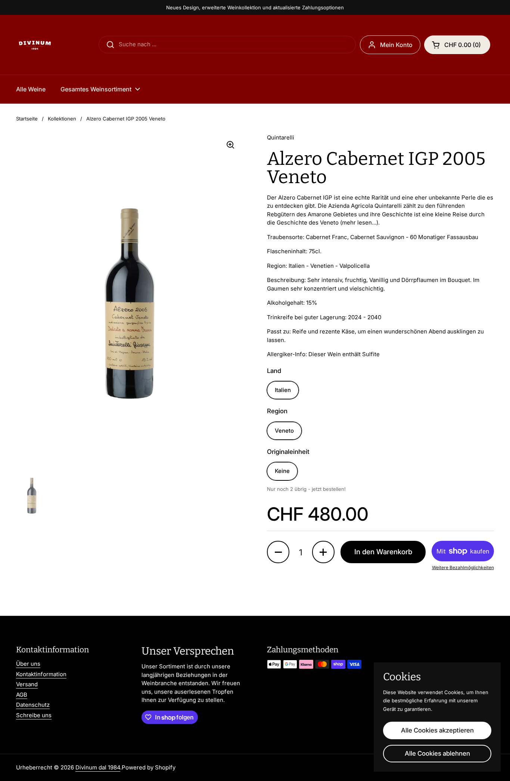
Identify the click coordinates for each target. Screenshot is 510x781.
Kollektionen (62, 119)
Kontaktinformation (41, 674)
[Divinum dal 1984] (34, 44)
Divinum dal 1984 (97, 767)
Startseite (27, 119)
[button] (278, 552)
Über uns (28, 663)
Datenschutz (33, 704)
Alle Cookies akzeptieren (437, 730)
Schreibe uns (34, 715)
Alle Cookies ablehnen (437, 753)
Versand (27, 684)
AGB (21, 694)
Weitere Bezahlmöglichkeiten (463, 567)
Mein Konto (396, 44)
